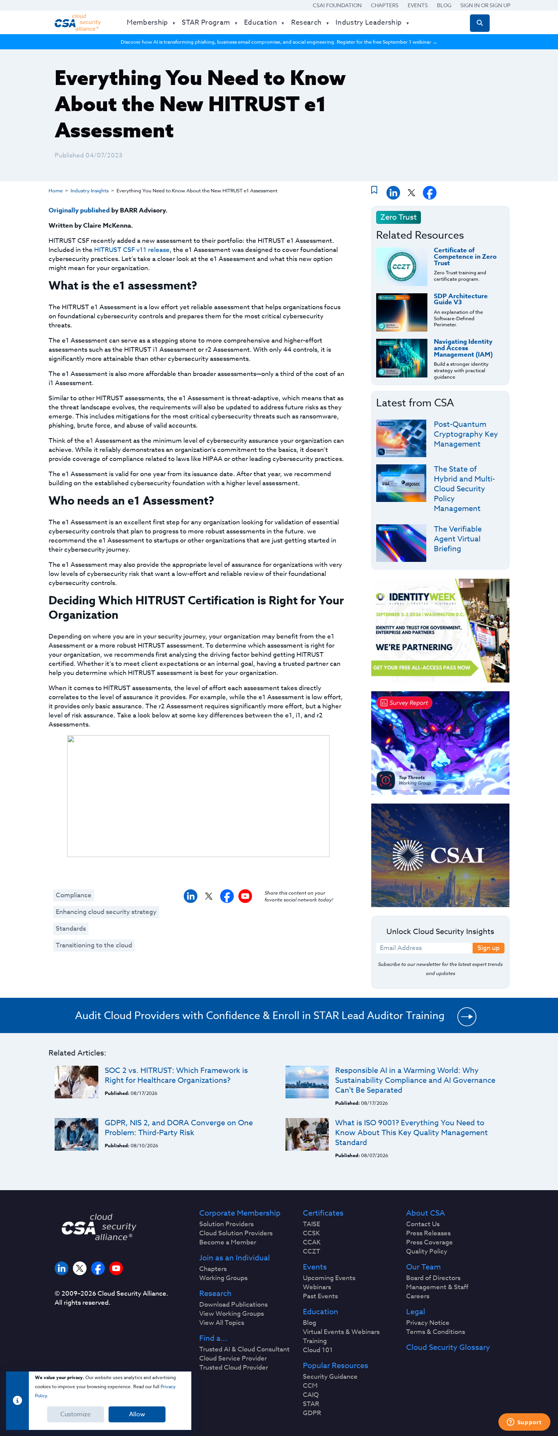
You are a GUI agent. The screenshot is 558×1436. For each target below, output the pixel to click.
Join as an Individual (234, 1258)
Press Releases (428, 1233)
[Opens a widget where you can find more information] (524, 1422)
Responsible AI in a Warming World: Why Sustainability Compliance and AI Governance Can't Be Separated (415, 1080)
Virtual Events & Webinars (341, 1332)
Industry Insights (90, 190)
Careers (417, 1296)
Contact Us (423, 1224)
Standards (71, 928)
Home (56, 190)
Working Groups (223, 1278)
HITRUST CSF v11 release (132, 250)
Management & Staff (437, 1287)
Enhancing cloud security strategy (106, 912)
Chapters (385, 5)
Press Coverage (429, 1242)
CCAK (312, 1242)
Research (215, 1294)
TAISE (311, 1224)
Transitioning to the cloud (94, 945)
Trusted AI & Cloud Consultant (244, 1349)
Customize (75, 1414)
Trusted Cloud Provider (233, 1367)
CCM (310, 1385)
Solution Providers (226, 1224)
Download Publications (233, 1304)
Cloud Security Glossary (448, 1348)
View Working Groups (231, 1313)
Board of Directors (433, 1278)
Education (320, 1312)
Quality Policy (426, 1251)
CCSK (311, 1233)
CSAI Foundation (337, 5)
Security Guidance (330, 1376)
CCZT (311, 1251)
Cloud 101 (318, 1350)
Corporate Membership (240, 1213)
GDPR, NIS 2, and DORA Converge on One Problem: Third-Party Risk (179, 1127)
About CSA (425, 1213)
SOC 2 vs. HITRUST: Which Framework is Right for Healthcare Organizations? (176, 1075)
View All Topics (221, 1322)
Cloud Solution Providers (236, 1233)
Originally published (79, 210)
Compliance (73, 895)
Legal (415, 1312)
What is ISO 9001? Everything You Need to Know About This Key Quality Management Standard (411, 1132)
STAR (311, 1404)
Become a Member (227, 1242)
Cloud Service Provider (233, 1358)
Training (315, 1341)
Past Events (320, 1296)
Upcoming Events (329, 1278)
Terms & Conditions (435, 1332)
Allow (137, 1414)
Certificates (323, 1213)
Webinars (317, 1287)
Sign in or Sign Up (485, 5)
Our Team (423, 1267)
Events (418, 5)
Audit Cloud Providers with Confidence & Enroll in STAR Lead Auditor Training (260, 1015)
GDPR (312, 1413)
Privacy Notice (427, 1322)
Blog (444, 5)
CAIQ (311, 1395)
